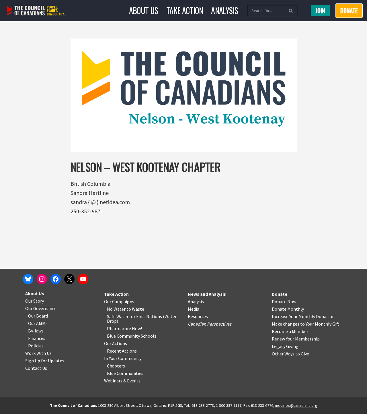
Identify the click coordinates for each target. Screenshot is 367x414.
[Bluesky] (28, 279)
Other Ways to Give (290, 354)
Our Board (38, 316)
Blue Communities (125, 373)
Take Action (184, 10)
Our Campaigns (119, 301)
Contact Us (36, 368)
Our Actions (115, 343)
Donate (279, 294)
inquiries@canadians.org (296, 405)
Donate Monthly (288, 309)
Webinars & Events (122, 381)
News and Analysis (207, 294)
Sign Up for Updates (44, 360)
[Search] (290, 10)
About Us (143, 10)
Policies (36, 346)
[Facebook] (55, 279)
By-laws (36, 331)
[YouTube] (83, 279)
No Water (116, 309)
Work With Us (38, 353)
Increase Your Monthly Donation (303, 316)
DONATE (349, 10)
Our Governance (40, 308)
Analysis (224, 10)
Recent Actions (122, 351)
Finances (36, 338)
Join (320, 10)
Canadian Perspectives (209, 324)
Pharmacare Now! (124, 328)
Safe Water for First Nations (134, 316)
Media (193, 309)
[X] (69, 279)
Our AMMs (38, 323)
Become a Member (290, 331)
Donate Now (284, 301)
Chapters (116, 366)
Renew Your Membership (296, 339)
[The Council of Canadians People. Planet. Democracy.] (36, 11)
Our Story (34, 301)
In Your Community (122, 358)
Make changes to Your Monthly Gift (305, 324)
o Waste (136, 309)
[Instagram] (42, 279)
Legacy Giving (285, 346)
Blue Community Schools (131, 336)
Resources (198, 316)
